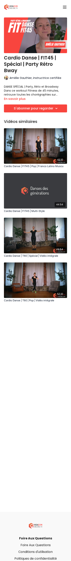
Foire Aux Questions (35, 538)
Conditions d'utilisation (35, 552)
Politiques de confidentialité (35, 558)
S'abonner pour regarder (33, 108)
